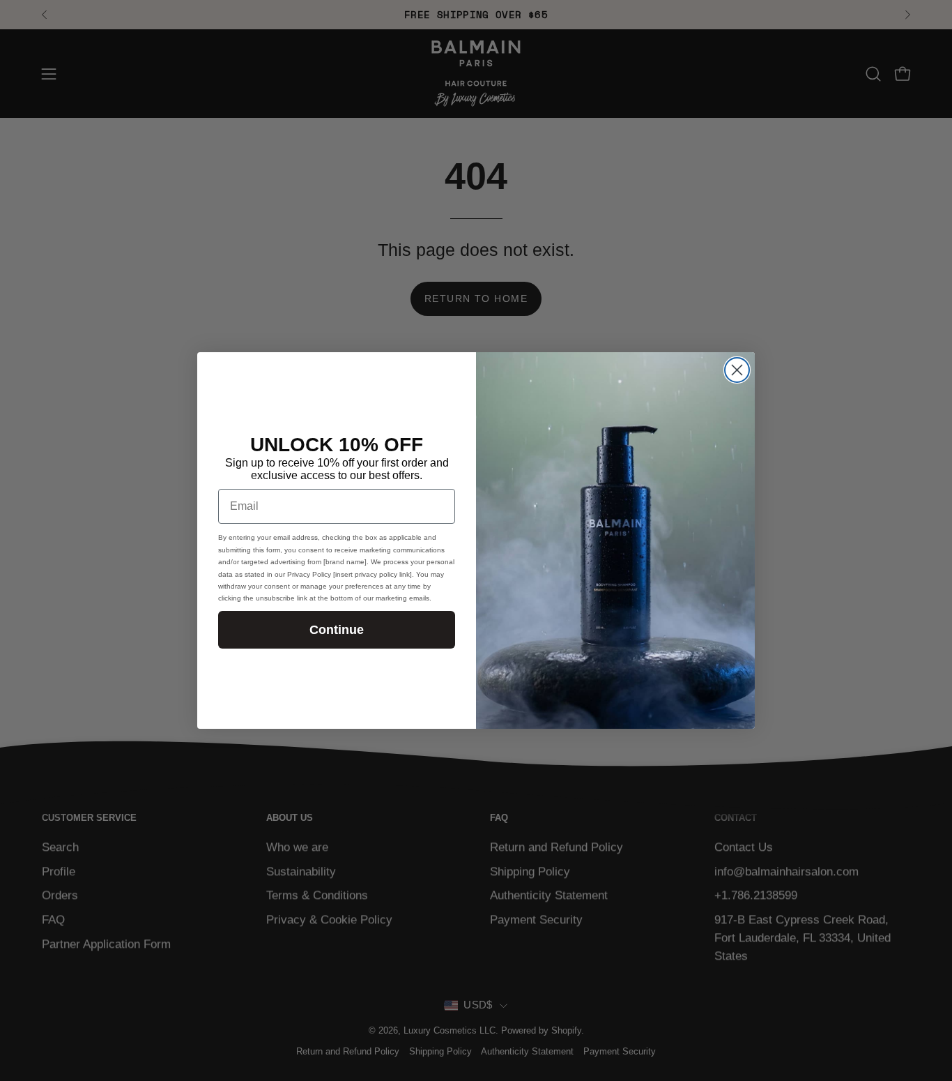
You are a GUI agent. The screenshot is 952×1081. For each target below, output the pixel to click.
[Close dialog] (737, 370)
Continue (336, 630)
